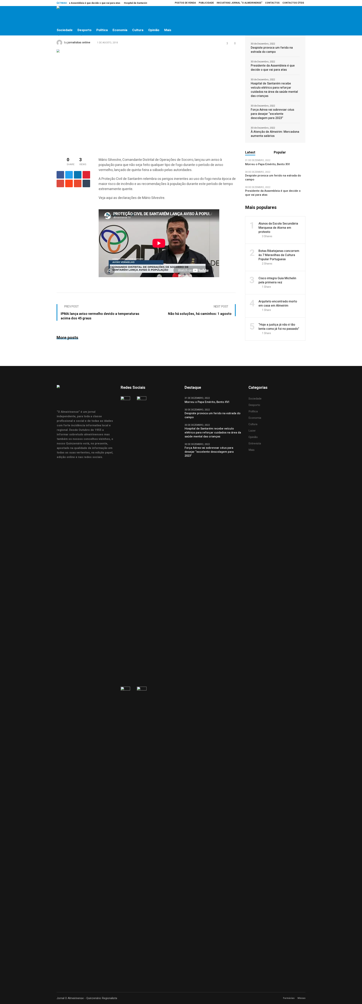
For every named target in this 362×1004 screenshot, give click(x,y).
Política (253, 411)
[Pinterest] (86, 175)
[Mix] (77, 183)
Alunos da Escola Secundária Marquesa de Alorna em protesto (278, 227)
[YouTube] (302, 15)
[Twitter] (294, 15)
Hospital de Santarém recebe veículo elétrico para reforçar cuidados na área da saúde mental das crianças (274, 89)
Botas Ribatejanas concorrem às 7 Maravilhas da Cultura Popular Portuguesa (278, 255)
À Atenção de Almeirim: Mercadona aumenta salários (275, 134)
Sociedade (255, 399)
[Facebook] (278, 15)
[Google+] (60, 183)
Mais (251, 450)
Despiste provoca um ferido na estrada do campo (272, 49)
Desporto (254, 405)
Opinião (253, 437)
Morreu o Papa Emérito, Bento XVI (268, 164)
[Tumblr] (86, 183)
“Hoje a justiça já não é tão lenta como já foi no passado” (278, 326)
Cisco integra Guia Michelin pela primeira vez (277, 280)
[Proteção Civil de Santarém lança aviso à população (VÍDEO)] (146, 99)
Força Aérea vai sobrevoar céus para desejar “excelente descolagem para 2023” (272, 113)
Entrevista (254, 443)
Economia (254, 418)
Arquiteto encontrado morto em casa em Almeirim (277, 303)
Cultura (252, 424)
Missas (301, 998)
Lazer (252, 431)
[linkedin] (77, 175)
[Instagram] (286, 15)
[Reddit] (69, 183)
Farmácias (289, 998)
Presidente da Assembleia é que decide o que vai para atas (72, 3)
